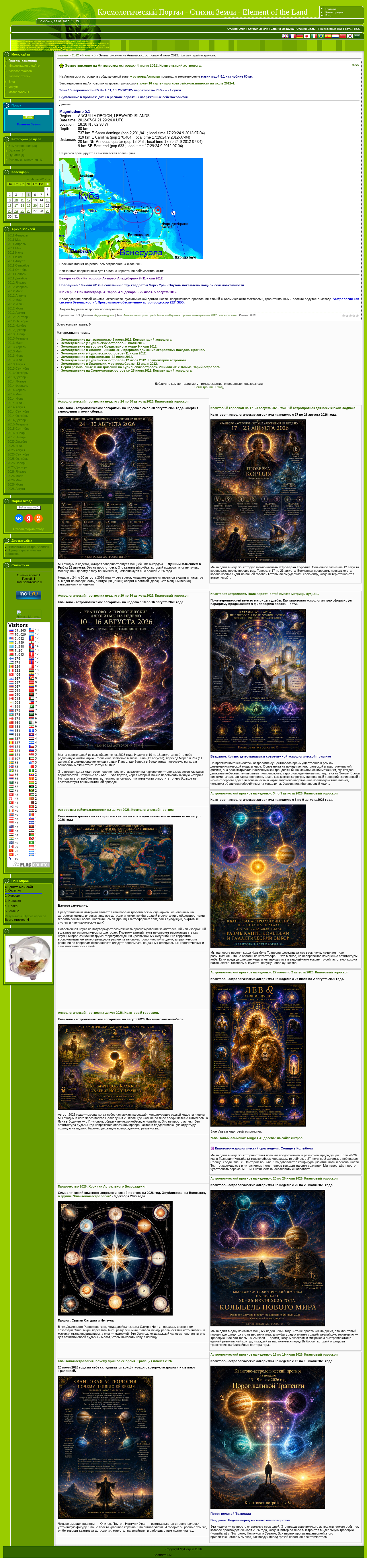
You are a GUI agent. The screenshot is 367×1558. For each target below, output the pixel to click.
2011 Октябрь (18, 269)
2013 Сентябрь (19, 368)
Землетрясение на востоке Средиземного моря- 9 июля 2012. (109, 346)
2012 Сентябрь (19, 317)
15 (47, 200)
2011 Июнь (15, 252)
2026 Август (16, 488)
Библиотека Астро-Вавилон (29, 547)
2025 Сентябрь (19, 454)
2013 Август (16, 364)
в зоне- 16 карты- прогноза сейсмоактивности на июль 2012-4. (185, 83)
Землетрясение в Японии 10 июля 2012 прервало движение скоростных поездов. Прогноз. (133, 350)
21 (41, 205)
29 (47, 211)
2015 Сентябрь (19, 428)
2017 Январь (17, 437)
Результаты (13, 916)
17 (16, 205)
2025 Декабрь (18, 467)
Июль (86, 55)
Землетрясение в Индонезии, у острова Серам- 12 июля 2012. (109, 363)
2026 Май (15, 480)
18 (22, 205)
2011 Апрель (17, 244)
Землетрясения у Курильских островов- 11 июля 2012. (104, 353)
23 (9, 211)
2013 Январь (17, 334)
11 (22, 200)
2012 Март (15, 291)
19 (28, 205)
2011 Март (15, 239)
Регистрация (334, 12)
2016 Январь (17, 433)
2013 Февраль (18, 338)
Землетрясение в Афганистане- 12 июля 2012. (97, 356)
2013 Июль (16, 360)
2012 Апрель (17, 295)
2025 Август (16, 450)
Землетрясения (20, 145)
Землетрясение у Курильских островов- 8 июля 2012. (103, 343)
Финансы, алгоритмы (24, 159)
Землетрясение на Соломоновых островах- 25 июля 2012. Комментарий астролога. (126, 370)
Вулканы (15, 150)
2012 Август (16, 312)
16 (9, 205)
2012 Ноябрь (17, 325)
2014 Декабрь (18, 420)
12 (28, 200)
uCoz (209, 1555)
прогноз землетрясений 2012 (199, 315)
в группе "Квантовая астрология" (84, 1196)
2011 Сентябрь (18, 265)
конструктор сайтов (186, 1555)
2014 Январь (17, 381)
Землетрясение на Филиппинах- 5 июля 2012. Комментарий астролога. (116, 339)
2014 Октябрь (18, 415)
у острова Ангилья (145, 76)
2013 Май (15, 351)
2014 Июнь (16, 398)
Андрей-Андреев (104, 315)
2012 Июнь (16, 304)
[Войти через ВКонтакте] (19, 518)
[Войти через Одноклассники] (38, 518)
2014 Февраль (18, 385)
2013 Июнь (16, 355)
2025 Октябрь (18, 458)
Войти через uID (29, 507)
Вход (328, 15)
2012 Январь (17, 282)
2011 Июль (15, 257)
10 (16, 200)
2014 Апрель (17, 390)
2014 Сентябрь (19, 411)
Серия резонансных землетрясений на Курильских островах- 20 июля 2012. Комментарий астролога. (140, 367)
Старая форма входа (28, 529)
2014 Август (16, 407)
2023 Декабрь (18, 441)
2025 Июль (16, 445)
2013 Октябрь (18, 372)
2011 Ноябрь (17, 274)
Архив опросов (35, 916)
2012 (75, 55)
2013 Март (15, 342)
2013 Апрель (17, 347)
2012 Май (15, 299)
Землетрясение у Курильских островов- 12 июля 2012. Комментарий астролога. (124, 360)
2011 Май (14, 248)
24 (16, 211)
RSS (357, 28)
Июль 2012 (38, 179)
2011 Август (16, 261)
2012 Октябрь (18, 321)
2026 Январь (17, 471)
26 (28, 211)
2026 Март (15, 476)
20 (35, 205)
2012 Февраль (18, 287)
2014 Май (15, 394)
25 (22, 211)
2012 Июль (16, 308)
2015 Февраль (18, 424)
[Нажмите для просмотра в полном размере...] (105, 558)
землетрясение (227, 315)
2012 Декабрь (18, 330)
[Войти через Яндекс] (28, 518)
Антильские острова (136, 315)
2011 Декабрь (17, 278)
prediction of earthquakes (165, 315)
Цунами (14, 155)
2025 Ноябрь (17, 463)
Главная (330, 9)
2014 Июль (16, 403)
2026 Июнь (16, 484)
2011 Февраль (18, 235)
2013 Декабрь (18, 377)
